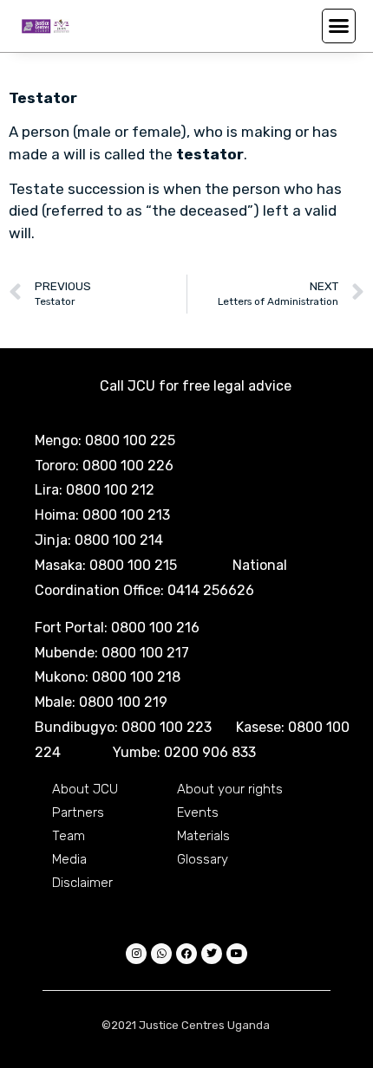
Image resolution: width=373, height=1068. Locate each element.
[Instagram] (136, 953)
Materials (203, 836)
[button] (339, 26)
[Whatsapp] (161, 953)
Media (69, 859)
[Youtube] (236, 953)
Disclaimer (82, 882)
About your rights (230, 789)
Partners (78, 812)
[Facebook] (186, 953)
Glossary (202, 859)
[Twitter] (211, 953)
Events (198, 812)
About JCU (85, 789)
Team (68, 836)
